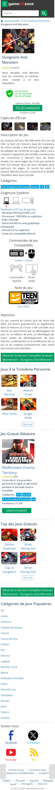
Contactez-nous (37, 770)
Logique (5, 661)
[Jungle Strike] (28, 404)
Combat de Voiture (11, 627)
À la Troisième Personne (35, 20)
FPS (3, 650)
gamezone (21, 3)
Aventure (6, 621)
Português (27, 783)
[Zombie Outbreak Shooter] (9, 535)
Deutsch (42, 783)
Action (4, 616)
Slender (5, 700)
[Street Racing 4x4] (28, 535)
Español (34, 780)
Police (4, 684)
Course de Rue (9, 638)
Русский (20, 780)
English (7, 780)
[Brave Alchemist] (52, 771)
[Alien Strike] (9, 404)
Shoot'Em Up (8, 689)
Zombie (5, 717)
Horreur (5, 655)
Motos (4, 672)
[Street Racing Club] (28, 558)
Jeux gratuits (12, 20)
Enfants (5, 644)
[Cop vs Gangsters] (9, 558)
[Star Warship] (9, 381)
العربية (13, 783)
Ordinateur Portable (12, 678)
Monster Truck (9, 667)
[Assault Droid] (28, 381)
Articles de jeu (16, 770)
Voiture (5, 712)
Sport (4, 706)
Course (5, 633)
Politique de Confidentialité (19, 773)
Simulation (7, 695)
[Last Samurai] (3, 771)
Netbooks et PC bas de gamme (18, 209)
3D (2, 610)
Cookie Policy (46, 773)
